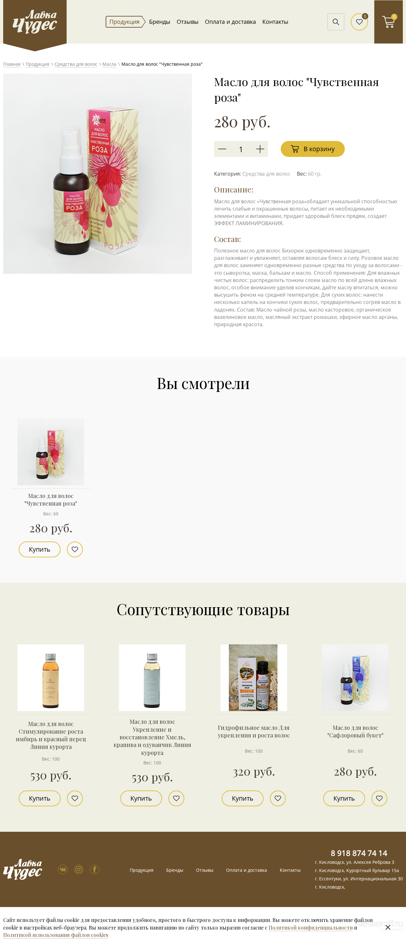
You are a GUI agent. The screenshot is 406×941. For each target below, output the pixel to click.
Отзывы (188, 21)
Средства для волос (76, 64)
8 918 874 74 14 (359, 853)
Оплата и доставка (230, 21)
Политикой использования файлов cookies (55, 934)
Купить (39, 549)
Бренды (159, 21)
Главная (12, 64)
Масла (109, 64)
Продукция (124, 21)
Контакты (275, 21)
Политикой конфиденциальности (311, 927)
